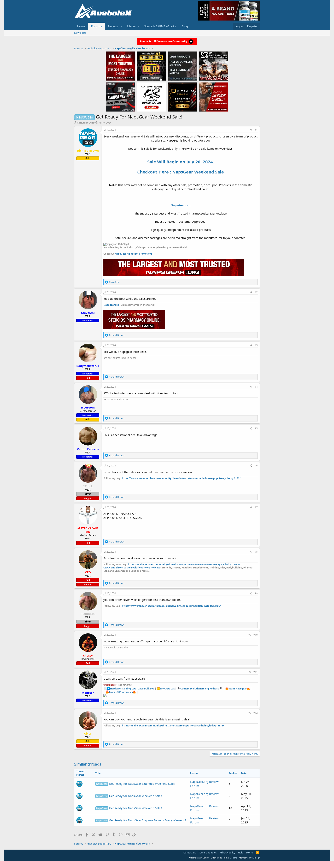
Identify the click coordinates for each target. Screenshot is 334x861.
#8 (256, 551)
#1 (256, 129)
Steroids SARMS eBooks (160, 26)
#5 (256, 428)
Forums (96, 26)
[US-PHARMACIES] (213, 66)
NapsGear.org (181, 205)
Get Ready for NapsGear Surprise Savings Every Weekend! (141, 820)
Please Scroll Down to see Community (164, 41)
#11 (255, 672)
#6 (256, 465)
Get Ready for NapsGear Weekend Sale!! (129, 796)
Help (240, 852)
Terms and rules (208, 852)
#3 (256, 345)
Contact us (189, 852)
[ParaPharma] (213, 97)
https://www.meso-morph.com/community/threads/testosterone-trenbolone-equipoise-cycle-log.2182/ (181, 478)
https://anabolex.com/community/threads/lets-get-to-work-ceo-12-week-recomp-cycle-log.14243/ (184, 564)
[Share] (251, 130)
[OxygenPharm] (182, 97)
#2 (256, 292)
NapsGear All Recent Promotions (133, 253)
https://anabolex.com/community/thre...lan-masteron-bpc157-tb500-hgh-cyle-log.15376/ (173, 725)
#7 (256, 507)
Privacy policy (227, 852)
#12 (255, 712)
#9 (256, 593)
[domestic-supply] (182, 66)
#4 (256, 386)
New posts (80, 32)
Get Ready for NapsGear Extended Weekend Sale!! (135, 783)
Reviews (113, 26)
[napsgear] (120, 66)
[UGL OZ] (151, 66)
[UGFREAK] (120, 97)
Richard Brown (85, 122)
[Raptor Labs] (151, 97)
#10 (255, 634)
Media (131, 26)
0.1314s (233, 857)
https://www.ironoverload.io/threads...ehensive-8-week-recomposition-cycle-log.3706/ (171, 606)
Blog (185, 26)
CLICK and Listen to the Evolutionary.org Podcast (131, 567)
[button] (121, 26)
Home (81, 26)
